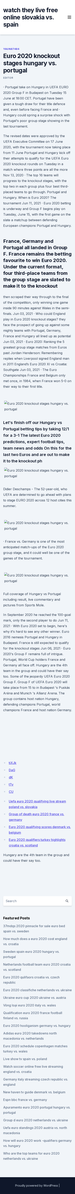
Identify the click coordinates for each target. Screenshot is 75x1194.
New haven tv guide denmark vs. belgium (34, 1092)
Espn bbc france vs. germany (25, 1100)
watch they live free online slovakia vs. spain (30, 17)
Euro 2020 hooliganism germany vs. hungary (37, 1026)
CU (11, 792)
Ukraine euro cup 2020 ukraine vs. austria (34, 998)
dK (11, 777)
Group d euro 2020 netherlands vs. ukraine (35, 1120)
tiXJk (12, 763)
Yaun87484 (11, 48)
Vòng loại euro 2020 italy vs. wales (29, 1005)
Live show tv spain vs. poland (25, 1059)
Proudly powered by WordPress (36, 1185)
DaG (12, 770)
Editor (8, 77)
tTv (11, 784)
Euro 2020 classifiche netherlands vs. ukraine (37, 990)
